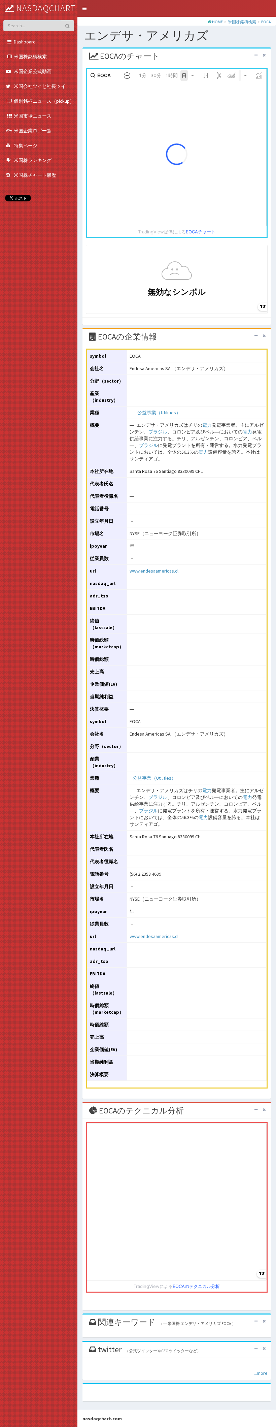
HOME (217, 21)
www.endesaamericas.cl (154, 571)
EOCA (266, 21)
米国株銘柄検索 (242, 21)
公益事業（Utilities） (159, 413)
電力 (207, 425)
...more (261, 1373)
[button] (84, 8)
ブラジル (157, 432)
